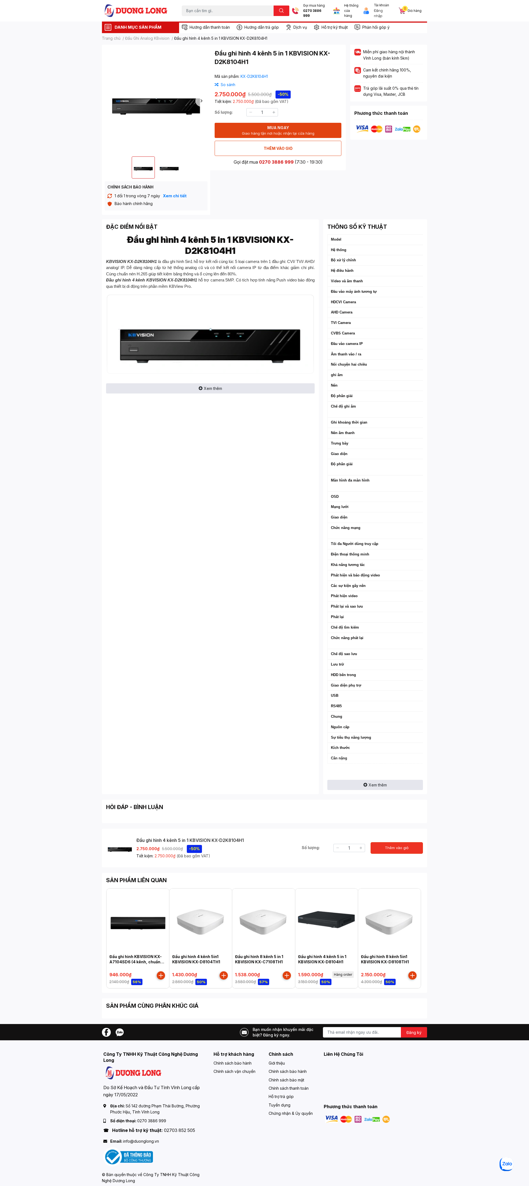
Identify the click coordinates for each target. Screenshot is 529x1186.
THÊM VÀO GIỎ (278, 148)
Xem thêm (213, 388)
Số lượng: (224, 112)
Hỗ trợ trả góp (281, 1096)
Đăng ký (414, 1032)
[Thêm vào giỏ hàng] (161, 975)
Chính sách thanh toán (289, 1088)
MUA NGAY (278, 130)
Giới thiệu (277, 1063)
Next (201, 101)
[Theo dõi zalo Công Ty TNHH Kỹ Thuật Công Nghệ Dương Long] (119, 1031)
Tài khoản (381, 5)
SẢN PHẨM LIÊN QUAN (136, 880)
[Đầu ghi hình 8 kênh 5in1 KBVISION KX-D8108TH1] (389, 920)
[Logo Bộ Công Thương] (128, 1156)
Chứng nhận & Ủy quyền (291, 1113)
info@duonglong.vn (141, 1141)
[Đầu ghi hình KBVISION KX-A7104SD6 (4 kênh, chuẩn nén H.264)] (138, 920)
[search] (281, 11)
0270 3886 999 (312, 13)
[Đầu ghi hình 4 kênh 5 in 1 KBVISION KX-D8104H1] (327, 920)
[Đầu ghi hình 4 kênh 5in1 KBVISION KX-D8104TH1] (201, 920)
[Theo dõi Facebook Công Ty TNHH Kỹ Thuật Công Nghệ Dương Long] (106, 1031)
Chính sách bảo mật (286, 1080)
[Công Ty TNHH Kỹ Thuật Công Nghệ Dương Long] (136, 10)
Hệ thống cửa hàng (351, 11)
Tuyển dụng (279, 1105)
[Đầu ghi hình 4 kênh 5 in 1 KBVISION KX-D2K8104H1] (156, 100)
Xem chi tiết (175, 195)
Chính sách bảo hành (233, 1063)
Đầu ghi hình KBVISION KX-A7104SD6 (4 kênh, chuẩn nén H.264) (135, 962)
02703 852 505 (179, 1130)
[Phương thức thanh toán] (388, 128)
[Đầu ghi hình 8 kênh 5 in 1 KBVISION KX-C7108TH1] (263, 920)
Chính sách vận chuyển (234, 1071)
